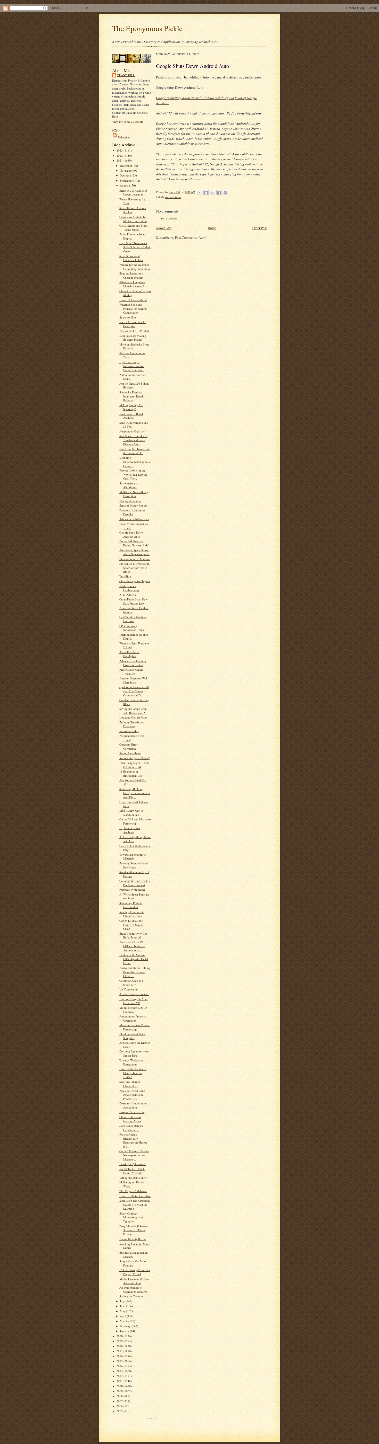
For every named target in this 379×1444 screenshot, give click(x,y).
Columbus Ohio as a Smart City (131, 983)
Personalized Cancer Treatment (131, 672)
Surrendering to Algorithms (128, 485)
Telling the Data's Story (133, 1178)
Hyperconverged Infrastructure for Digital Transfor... (131, 366)
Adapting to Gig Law (132, 431)
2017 (120, 1351)
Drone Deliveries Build (133, 300)
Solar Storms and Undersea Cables (131, 258)
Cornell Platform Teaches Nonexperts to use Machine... (134, 1155)
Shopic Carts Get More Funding (132, 1263)
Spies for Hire (127, 317)
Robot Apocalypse (130, 753)
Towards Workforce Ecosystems (131, 1062)
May (123, 1311)
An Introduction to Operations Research (133, 1290)
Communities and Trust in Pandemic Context (134, 883)
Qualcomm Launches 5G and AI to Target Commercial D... (134, 691)
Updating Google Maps (133, 717)
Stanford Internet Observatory (129, 1084)
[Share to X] (212, 192)
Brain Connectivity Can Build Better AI (133, 936)
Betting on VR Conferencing (129, 588)
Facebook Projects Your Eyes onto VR (133, 1001)
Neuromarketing (129, 731)
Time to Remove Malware (134, 559)
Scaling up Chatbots (131, 1296)
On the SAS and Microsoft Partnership (135, 821)
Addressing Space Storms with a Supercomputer (134, 552)
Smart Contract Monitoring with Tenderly (131, 1217)
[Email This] (199, 192)
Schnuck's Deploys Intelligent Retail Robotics (131, 396)
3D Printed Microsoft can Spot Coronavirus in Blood (134, 567)
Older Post (259, 227)
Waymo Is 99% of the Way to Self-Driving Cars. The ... (133, 474)
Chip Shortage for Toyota (134, 581)
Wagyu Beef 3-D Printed (134, 331)
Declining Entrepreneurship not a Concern (135, 461)
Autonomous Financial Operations (132, 1018)
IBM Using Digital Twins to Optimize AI (134, 765)
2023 (120, 150)
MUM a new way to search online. (131, 813)
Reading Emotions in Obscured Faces (131, 914)
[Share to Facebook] (218, 192)
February (125, 1326)
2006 (120, 1406)
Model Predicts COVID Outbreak (133, 1010)
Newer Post (163, 227)
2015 (120, 1361)
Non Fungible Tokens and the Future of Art (134, 451)
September (126, 180)
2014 (120, 1366)
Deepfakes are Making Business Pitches (132, 338)
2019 (120, 1341)
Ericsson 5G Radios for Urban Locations (133, 193)
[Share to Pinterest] (225, 192)
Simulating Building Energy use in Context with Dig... (134, 793)
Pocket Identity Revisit (132, 1239)
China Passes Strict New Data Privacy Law (133, 601)
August (124, 185)
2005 (120, 1411)
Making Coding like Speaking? (131, 407)
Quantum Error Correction (128, 746)
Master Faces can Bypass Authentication (134, 1281)
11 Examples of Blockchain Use (130, 773)
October (125, 175)
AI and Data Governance (134, 994)
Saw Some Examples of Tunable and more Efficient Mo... (133, 440)
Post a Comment (169, 218)
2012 (120, 1376)
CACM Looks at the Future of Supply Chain (131, 925)
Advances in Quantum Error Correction (132, 663)
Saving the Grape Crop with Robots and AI (133, 711)
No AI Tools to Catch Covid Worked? (132, 1171)
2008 (120, 1396)
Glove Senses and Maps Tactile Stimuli (133, 228)
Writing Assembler (130, 501)
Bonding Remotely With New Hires (134, 865)
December (126, 165)
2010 (120, 1386)
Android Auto (173, 197)
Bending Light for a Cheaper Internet (131, 275)
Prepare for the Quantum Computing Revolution (135, 267)
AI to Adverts (127, 595)
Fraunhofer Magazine (132, 889)
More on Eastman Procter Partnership (134, 1027)
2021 (120, 160)
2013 (120, 1371)
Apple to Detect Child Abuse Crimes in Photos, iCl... (132, 1095)
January (125, 1331)
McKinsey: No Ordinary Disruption (133, 494)
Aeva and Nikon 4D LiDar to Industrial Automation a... (132, 946)
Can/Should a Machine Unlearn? (132, 619)
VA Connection (128, 989)
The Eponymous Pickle (147, 28)
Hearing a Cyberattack (132, 1164)
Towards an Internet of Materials (132, 857)
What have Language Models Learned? (132, 284)
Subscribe (124, 137)
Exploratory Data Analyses (129, 830)
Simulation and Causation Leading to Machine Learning (134, 1204)
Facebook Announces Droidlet (132, 512)
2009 (120, 1391)
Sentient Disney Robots (133, 505)
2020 (120, 1336)
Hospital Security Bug (132, 1112)
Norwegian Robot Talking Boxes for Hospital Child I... (134, 972)
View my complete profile (127, 121)
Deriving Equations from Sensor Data (134, 1053)
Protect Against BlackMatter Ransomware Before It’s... (133, 1140)
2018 (120, 1346)
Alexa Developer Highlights (129, 654)
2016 (120, 1356)
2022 (120, 155)
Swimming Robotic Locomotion (130, 905)
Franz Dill (126, 75)
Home (212, 227)
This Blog (125, 576)
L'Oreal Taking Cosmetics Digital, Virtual (134, 1272)
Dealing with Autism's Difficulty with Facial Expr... (133, 959)
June (123, 1306)
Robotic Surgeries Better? (134, 758)
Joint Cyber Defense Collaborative (131, 1128)
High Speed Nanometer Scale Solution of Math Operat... (135, 247)
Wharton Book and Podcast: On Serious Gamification (133, 308)
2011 (120, 1381)
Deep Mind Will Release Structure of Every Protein (133, 1230)
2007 (120, 1401)
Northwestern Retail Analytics (131, 416)
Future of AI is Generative (135, 1196)
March (124, 1321)
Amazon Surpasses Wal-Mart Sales (133, 680)
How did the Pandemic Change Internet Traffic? (132, 1073)
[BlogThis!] (206, 192)
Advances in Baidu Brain (134, 519)
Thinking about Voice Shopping (132, 1036)
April (123, 1316)
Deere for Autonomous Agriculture (133, 1105)
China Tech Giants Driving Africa (130, 1119)
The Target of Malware (133, 1191)
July (123, 1301)
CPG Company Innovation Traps (131, 628)
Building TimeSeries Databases (131, 724)
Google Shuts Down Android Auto (131, 534)
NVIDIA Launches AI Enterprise (132, 324)
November (126, 170)
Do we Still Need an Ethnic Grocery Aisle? (134, 543)
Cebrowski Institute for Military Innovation (133, 219)
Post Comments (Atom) (191, 237)
